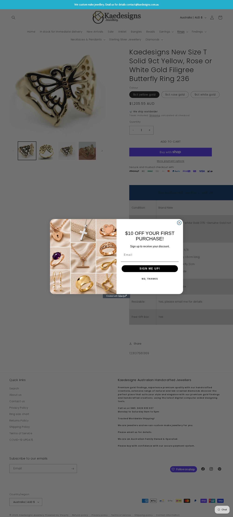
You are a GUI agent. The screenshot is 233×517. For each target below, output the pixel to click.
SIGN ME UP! (150, 268)
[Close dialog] (179, 223)
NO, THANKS (150, 279)
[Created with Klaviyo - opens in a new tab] (116, 296)
